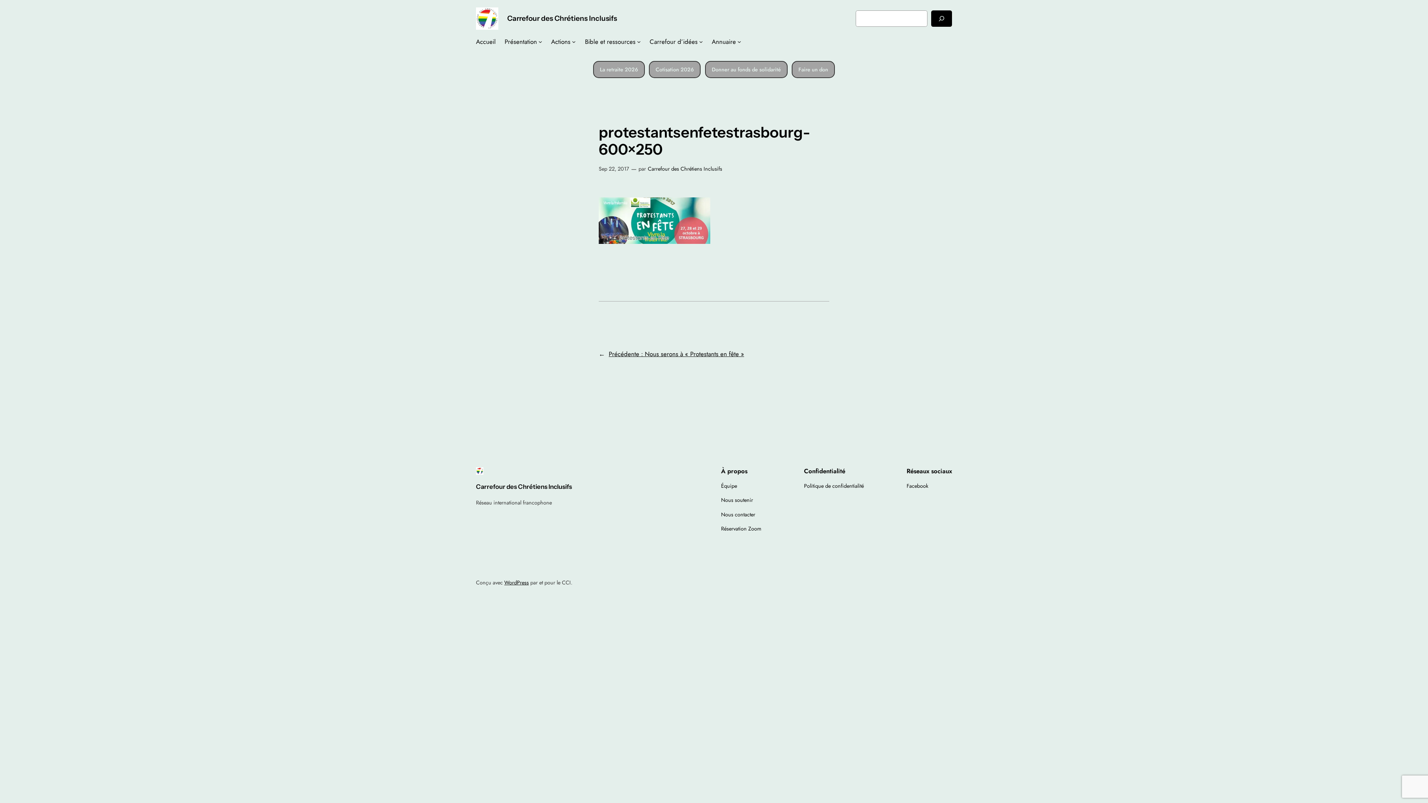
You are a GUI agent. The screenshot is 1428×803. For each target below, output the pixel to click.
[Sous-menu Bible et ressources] (639, 41)
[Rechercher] (941, 18)
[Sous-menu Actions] (574, 41)
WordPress (516, 582)
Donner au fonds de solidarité (746, 69)
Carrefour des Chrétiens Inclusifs (562, 18)
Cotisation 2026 (675, 69)
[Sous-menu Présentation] (540, 41)
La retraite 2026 (619, 69)
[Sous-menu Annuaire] (739, 41)
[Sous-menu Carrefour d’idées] (701, 41)
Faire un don (813, 69)
